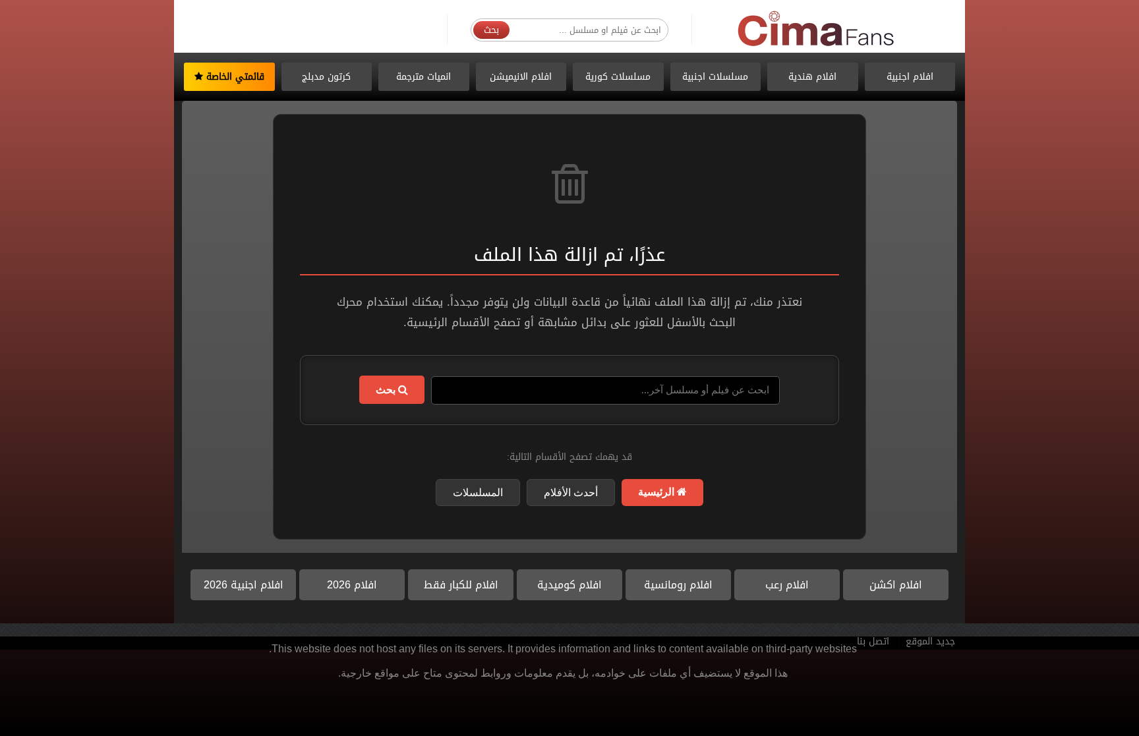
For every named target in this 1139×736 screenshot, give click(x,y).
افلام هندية (812, 77)
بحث (491, 30)
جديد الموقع (930, 641)
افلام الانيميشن (521, 77)
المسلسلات (478, 492)
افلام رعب (787, 585)
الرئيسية (657, 491)
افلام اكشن (895, 585)
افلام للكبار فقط (461, 585)
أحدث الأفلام (571, 492)
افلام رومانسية (678, 585)
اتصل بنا (873, 641)
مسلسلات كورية (618, 77)
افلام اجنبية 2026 (243, 585)
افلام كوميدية (569, 585)
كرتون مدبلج (326, 77)
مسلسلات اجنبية (715, 77)
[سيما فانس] (816, 29)
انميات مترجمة (423, 77)
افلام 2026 (352, 585)
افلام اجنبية (910, 77)
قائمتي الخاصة (233, 77)
